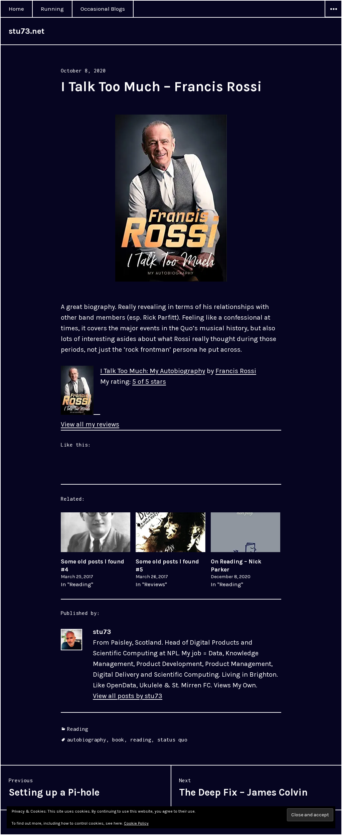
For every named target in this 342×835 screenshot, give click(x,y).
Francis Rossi (235, 371)
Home (16, 8)
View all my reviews (90, 424)
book (118, 739)
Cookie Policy (136, 823)
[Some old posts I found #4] (95, 532)
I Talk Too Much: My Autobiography (152, 371)
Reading (77, 729)
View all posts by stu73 (127, 696)
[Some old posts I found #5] (170, 532)
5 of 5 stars (149, 381)
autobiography (86, 739)
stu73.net (26, 31)
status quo (172, 739)
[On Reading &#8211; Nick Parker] (245, 532)
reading (140, 739)
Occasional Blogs (102, 8)
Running (52, 8)
